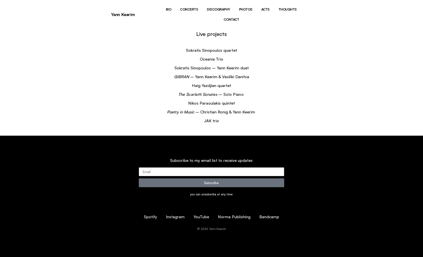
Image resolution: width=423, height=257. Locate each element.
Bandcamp (269, 216)
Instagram (175, 216)
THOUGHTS (287, 9)
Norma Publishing (234, 216)
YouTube (201, 216)
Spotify (150, 216)
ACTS (265, 9)
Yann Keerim (123, 14)
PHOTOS (245, 9)
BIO (168, 9)
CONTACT (231, 19)
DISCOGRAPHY (218, 9)
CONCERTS (189, 9)
